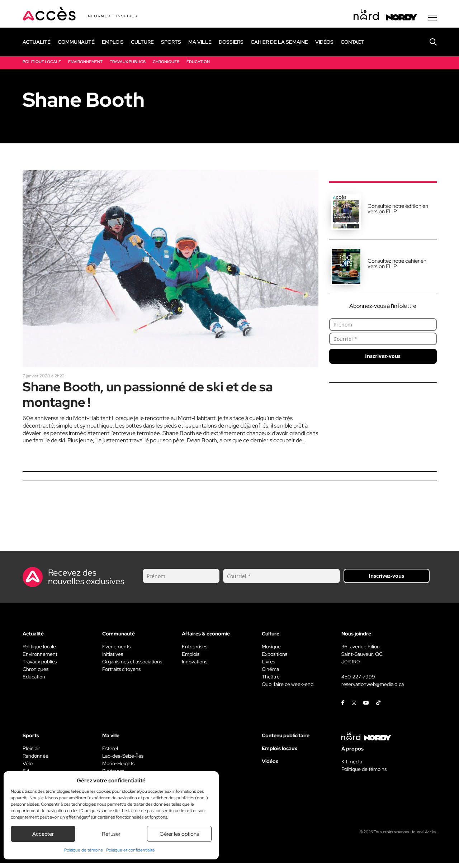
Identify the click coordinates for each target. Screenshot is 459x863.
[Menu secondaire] (432, 17)
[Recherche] (428, 42)
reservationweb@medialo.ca (372, 684)
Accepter (43, 834)
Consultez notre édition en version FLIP (398, 208)
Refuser (111, 834)
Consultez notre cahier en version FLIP (397, 263)
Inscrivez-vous (383, 356)
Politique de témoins (83, 850)
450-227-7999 (358, 676)
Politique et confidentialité (130, 850)
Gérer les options (179, 834)
